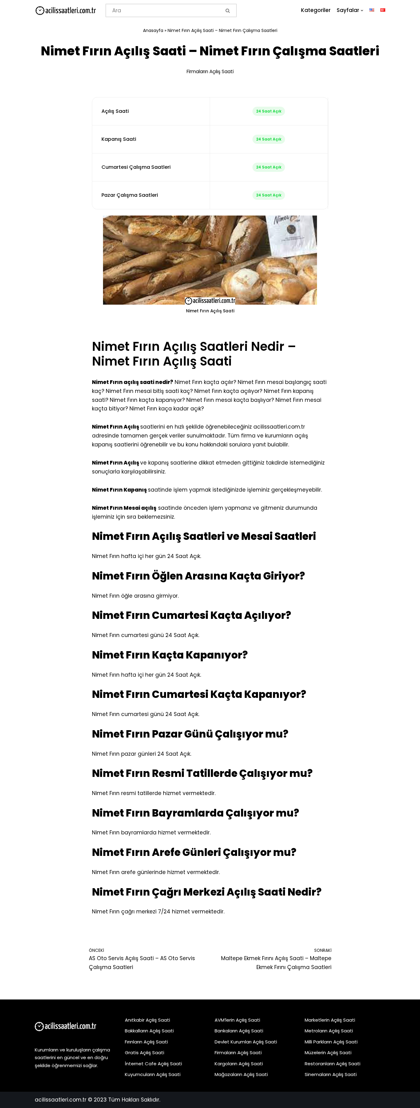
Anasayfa (153, 30)
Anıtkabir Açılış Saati (147, 1020)
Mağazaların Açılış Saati (241, 1074)
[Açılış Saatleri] (65, 10)
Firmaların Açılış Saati (210, 71)
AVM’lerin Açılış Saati (237, 1020)
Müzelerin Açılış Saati (328, 1052)
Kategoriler (316, 10)
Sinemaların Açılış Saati (331, 1074)
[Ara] (228, 10)
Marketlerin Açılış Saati (330, 1020)
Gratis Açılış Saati (144, 1052)
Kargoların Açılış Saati (239, 1063)
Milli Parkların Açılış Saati (331, 1042)
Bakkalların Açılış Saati (149, 1030)
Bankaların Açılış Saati (239, 1030)
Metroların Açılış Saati (329, 1030)
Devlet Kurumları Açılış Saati (246, 1042)
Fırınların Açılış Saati (146, 1042)
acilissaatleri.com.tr (279, 426)
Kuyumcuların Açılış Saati (152, 1074)
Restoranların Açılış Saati (332, 1063)
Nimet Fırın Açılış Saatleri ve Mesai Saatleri (204, 536)
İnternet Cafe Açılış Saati (153, 1063)
